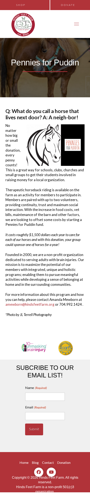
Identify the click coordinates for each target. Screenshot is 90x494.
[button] (76, 23)
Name (36, 388)
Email (35, 407)
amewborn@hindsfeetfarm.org (29, 304)
